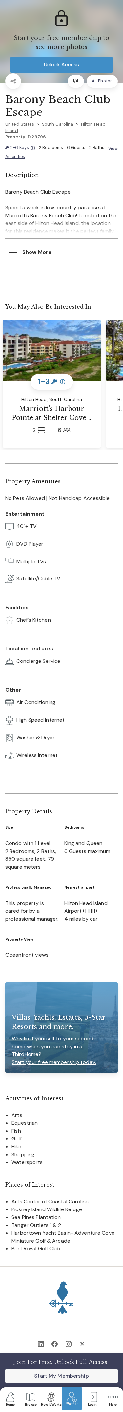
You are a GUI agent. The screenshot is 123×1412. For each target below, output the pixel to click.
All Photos (102, 81)
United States (19, 124)
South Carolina (57, 124)
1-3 (51, 381)
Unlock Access (61, 64)
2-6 (22, 148)
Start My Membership (61, 1375)
